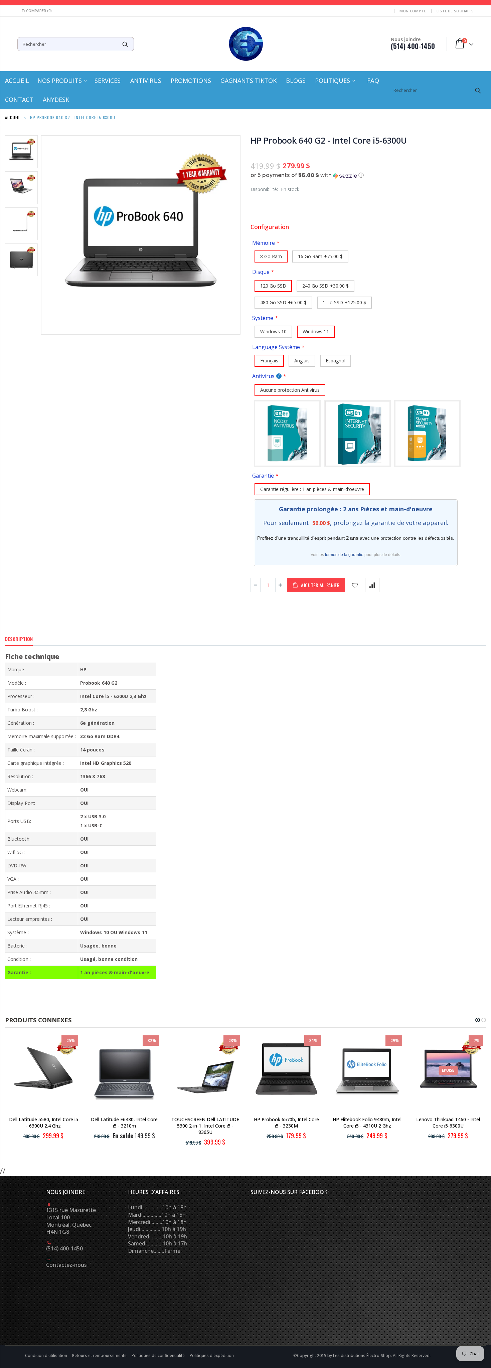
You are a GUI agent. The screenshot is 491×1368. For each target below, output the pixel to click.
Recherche (125, 44)
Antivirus (263, 376)
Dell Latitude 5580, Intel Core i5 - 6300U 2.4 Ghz (43, 1122)
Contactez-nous (66, 1264)
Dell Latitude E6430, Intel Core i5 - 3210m (124, 1122)
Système (262, 318)
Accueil (12, 117)
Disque (261, 272)
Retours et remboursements (100, 1355)
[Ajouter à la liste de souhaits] (355, 585)
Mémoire (263, 242)
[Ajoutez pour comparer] (372, 585)
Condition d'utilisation (46, 1355)
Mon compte (412, 10)
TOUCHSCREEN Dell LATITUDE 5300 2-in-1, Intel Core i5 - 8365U (205, 1125)
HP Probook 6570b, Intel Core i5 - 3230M (286, 1122)
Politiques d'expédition (212, 1355)
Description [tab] (19, 638)
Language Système (276, 347)
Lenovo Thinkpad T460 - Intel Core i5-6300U (448, 1122)
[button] (368, 175)
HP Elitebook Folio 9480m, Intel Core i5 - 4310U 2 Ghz (367, 1122)
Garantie (263, 475)
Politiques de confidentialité (159, 1355)
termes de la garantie (344, 554)
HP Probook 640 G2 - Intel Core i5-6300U (328, 140)
